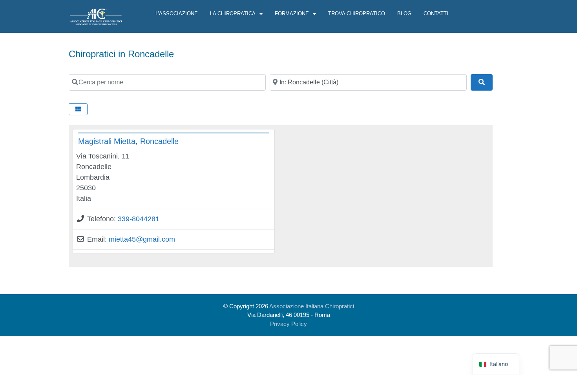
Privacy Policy (288, 323)
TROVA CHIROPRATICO (356, 13)
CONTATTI (436, 13)
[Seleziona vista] (78, 109)
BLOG (404, 13)
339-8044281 (138, 219)
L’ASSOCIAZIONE (176, 13)
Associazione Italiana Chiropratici (311, 306)
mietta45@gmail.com (142, 239)
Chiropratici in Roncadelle (121, 54)
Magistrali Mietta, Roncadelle (128, 141)
